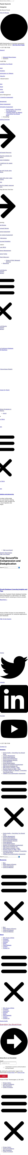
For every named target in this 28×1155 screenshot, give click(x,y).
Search (2, 567)
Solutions (2, 749)
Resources (3, 860)
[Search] (19, 567)
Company (5, 939)
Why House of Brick (8, 938)
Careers (5, 946)
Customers (6, 940)
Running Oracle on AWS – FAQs (11, 769)
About (2, 934)
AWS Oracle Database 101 (10, 766)
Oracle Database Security (10, 760)
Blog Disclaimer (7, 1086)
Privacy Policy (11, 1072)
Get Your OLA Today (18, 45)
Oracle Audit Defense (9, 757)
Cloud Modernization (9, 763)
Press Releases (7, 945)
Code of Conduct (8, 1087)
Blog (4, 863)
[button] (14, 803)
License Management (9, 755)
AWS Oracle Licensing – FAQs (11, 767)
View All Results (4, 12)
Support (2, 50)
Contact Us (6, 948)
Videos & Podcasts (8, 866)
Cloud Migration (7, 761)
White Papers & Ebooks (9, 864)
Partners (5, 942)
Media (4, 943)
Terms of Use (20, 1072)
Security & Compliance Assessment (13, 764)
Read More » (3, 599)
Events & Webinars (8, 867)
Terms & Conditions (8, 1084)
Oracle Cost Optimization (10, 758)
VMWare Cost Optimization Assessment (14, 773)
